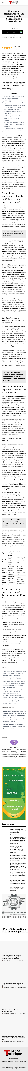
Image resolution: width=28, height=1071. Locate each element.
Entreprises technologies (10, 960)
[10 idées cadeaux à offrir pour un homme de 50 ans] (14, 999)
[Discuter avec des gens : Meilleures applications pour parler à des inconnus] (14, 972)
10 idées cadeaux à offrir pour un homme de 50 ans (12, 1010)
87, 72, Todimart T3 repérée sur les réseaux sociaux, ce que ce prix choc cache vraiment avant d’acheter (18, 875)
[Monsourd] (14, 742)
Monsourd (5, 737)
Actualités (11, 36)
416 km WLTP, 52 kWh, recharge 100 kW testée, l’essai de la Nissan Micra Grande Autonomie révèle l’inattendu (17, 849)
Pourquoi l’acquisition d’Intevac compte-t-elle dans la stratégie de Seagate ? (14, 124)
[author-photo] (3, 961)
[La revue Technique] (14, 1052)
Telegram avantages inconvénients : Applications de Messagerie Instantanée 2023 (14, 1037)
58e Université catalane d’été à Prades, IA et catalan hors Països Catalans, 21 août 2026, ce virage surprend (18, 858)
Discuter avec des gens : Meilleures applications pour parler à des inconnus (14, 984)
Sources (5, 132)
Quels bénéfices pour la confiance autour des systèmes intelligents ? (13, 111)
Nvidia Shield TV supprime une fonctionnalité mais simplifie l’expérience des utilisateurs (11, 957)
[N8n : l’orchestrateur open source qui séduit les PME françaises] (5, 888)
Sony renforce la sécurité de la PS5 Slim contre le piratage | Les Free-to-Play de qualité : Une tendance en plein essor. (14, 713)
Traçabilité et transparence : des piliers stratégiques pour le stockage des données (12, 101)
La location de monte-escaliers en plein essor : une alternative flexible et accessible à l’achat (14, 719)
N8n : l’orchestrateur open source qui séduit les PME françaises (17, 888)
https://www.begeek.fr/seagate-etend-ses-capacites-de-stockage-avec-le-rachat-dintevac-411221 (14, 701)
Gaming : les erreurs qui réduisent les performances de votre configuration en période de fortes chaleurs (18, 832)
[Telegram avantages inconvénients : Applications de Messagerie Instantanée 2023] (14, 1025)
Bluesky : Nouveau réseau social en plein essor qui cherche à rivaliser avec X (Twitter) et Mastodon (14, 726)
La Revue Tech (5, 36)
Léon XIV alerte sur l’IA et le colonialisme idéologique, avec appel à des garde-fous (17, 882)
